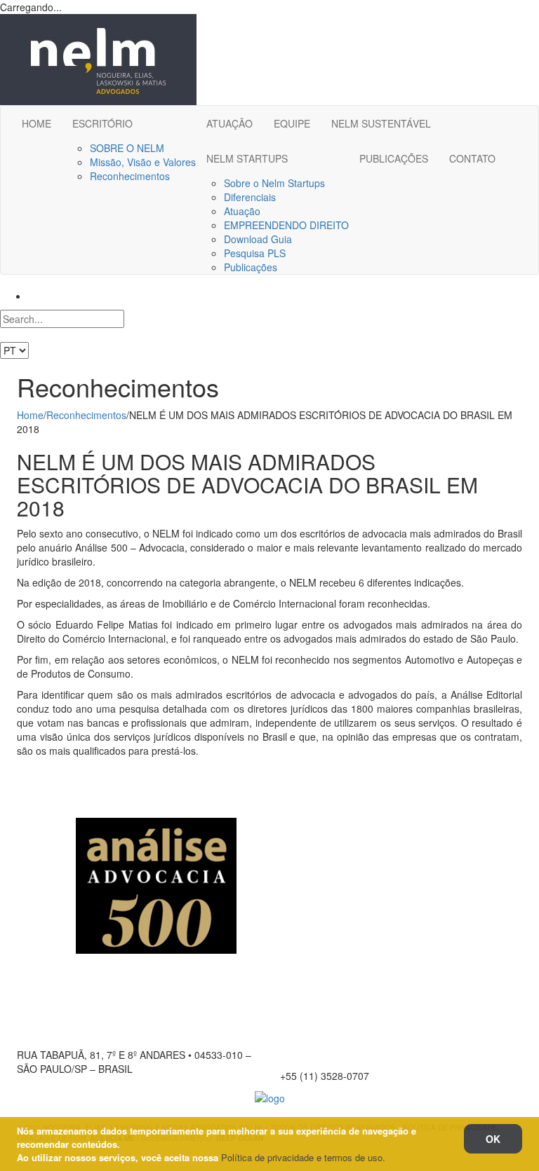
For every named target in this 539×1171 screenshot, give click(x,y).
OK (493, 1139)
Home (30, 415)
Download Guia (258, 239)
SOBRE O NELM (127, 148)
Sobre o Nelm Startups (274, 183)
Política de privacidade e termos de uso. (303, 1157)
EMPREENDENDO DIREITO (286, 225)
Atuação (242, 211)
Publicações (250, 267)
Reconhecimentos (130, 176)
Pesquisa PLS (255, 253)
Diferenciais (250, 197)
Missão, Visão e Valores (143, 162)
